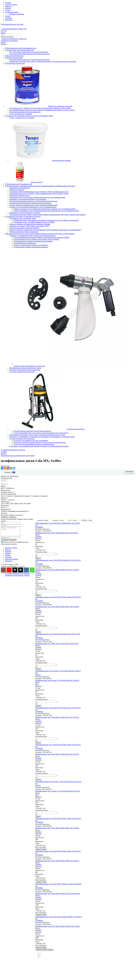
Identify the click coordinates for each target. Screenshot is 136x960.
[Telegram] (14, 468)
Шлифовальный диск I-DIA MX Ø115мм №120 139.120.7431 (57, 717)
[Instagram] (3, 570)
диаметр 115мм (58, 520)
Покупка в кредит (11, 559)
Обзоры (8, 553)
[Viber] (8, 468)
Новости (8, 6)
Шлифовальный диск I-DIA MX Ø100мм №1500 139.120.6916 (57, 893)
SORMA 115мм (86, 520)
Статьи (7, 10)
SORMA (38, 537)
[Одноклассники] (5, 468)
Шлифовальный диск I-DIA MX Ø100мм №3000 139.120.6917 (57, 926)
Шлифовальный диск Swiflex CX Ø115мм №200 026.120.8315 (57, 791)
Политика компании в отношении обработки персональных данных (17, 574)
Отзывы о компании (16, 14)
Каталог (8, 8)
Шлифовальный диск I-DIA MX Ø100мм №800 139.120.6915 (57, 861)
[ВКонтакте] (2, 468)
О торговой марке (11, 12)
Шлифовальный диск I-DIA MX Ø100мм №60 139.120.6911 (56, 533)
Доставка (8, 18)
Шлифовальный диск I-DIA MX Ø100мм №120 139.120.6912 (57, 570)
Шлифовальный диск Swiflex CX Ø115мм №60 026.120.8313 (57, 680)
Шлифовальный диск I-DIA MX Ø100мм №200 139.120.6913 (57, 607)
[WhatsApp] (11, 468)
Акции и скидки (11, 4)
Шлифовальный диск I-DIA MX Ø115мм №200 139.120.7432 (57, 754)
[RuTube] (14, 570)
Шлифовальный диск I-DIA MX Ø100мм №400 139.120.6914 (57, 828)
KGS (37, 684)
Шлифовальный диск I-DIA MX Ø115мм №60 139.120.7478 (56, 643)
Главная (8, 2)
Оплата (7, 16)
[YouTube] (9, 570)
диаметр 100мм (42, 520)
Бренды (8, 549)
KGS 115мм (72, 520)
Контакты (8, 20)
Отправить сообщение (9, 540)
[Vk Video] (20, 570)
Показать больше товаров (44, 950)
